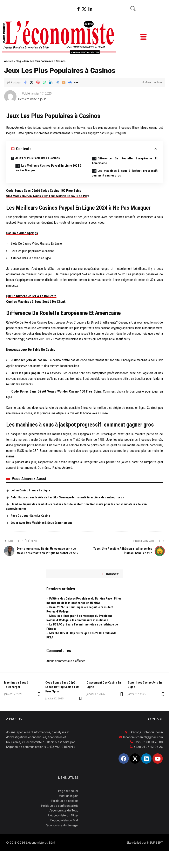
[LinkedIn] (90, 9)
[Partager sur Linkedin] (51, 82)
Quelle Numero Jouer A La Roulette (31, 296)
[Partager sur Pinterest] (38, 82)
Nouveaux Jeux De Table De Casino (30, 350)
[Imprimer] (70, 82)
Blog (18, 61)
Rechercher (112, 573)
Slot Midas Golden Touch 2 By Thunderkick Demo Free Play (47, 196)
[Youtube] (158, 758)
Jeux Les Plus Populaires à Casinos (37, 158)
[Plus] (76, 82)
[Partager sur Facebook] (25, 82)
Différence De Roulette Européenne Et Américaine (125, 161)
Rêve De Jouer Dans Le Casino (30, 516)
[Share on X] (31, 82)
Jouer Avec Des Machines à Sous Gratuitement (41, 523)
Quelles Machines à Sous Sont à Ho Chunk (36, 302)
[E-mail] (63, 82)
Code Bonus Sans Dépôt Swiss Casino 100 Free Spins (43, 191)
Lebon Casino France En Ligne (30, 490)
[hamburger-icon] (143, 37)
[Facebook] (78, 9)
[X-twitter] (135, 758)
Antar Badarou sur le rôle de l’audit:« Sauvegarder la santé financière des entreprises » (67, 497)
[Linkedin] (146, 758)
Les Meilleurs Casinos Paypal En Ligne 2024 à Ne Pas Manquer (48, 168)
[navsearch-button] (133, 9)
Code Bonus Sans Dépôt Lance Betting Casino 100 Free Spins (62, 687)
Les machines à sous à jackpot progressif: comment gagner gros (125, 173)
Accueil (8, 61)
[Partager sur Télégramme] (57, 82)
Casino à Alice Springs (22, 233)
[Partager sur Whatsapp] (44, 82)
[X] (84, 9)
